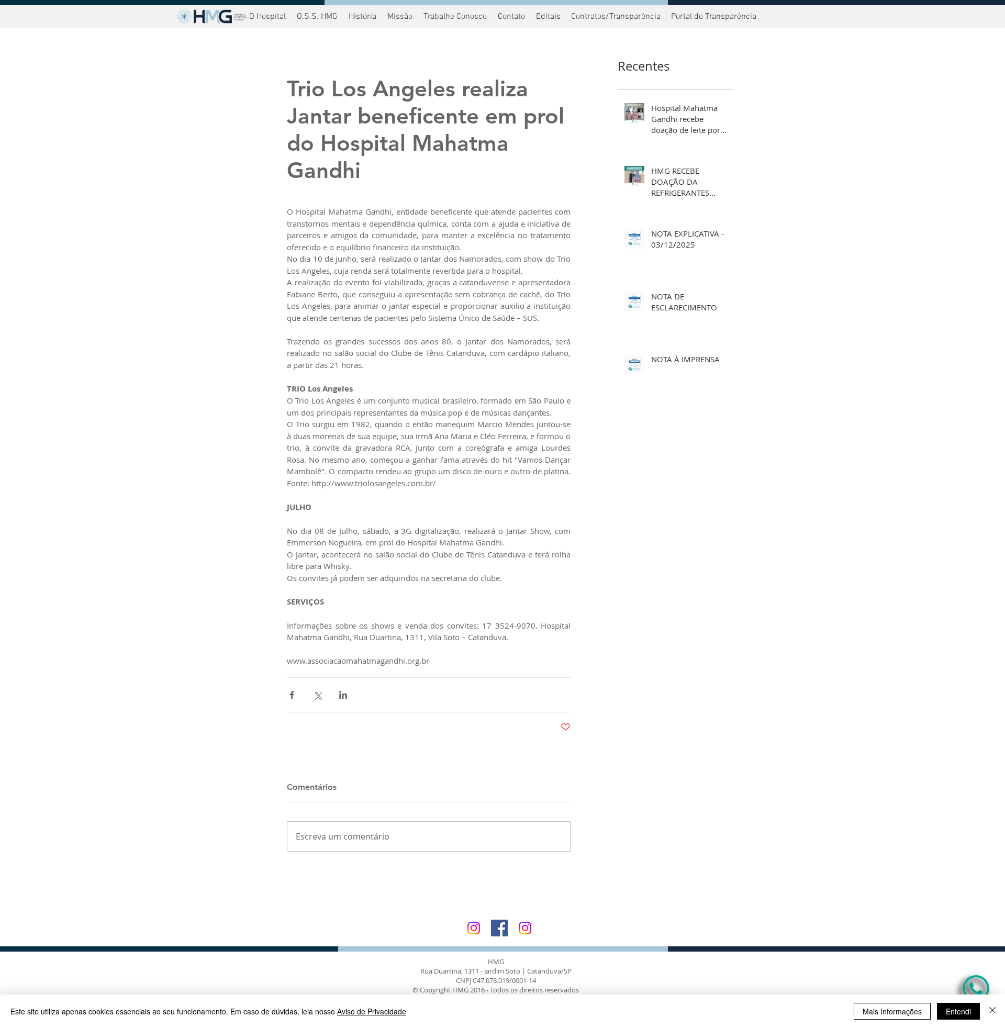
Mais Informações (892, 1011)
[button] (712, 16)
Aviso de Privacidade (371, 1011)
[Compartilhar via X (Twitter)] (317, 695)
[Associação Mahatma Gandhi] (525, 928)
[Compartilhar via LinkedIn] (343, 695)
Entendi (958, 1011)
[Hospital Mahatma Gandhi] (473, 928)
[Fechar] (992, 1011)
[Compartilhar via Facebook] (292, 695)
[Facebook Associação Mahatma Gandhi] (499, 928)
